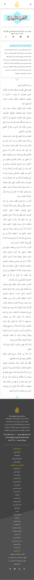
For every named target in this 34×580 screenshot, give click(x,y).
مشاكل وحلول (17, 544)
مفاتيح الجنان (17, 462)
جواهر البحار (17, 485)
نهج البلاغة (17, 455)
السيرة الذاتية (17, 468)
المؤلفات (17, 495)
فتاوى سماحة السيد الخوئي (17, 554)
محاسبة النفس (17, 521)
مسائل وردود (17, 491)
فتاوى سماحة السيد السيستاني (17, 557)
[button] (30, 4)
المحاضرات (17, 475)
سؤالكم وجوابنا (17, 514)
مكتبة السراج (17, 538)
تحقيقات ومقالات (17, 531)
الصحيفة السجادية (17, 458)
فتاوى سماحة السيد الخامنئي (17, 561)
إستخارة (17, 518)
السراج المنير (17, 498)
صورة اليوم (17, 508)
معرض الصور (17, 472)
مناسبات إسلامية (17, 528)
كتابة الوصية (17, 524)
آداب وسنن (17, 534)
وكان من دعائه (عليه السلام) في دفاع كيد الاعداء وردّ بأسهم (17, 32)
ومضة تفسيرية (17, 482)
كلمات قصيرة (17, 478)
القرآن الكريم (17, 452)
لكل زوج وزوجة (17, 501)
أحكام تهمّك (17, 564)
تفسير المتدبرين (17, 488)
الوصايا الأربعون (17, 505)
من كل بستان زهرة (17, 541)
